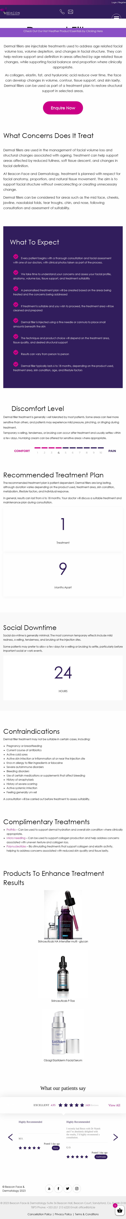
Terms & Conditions (87, 1214)
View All (114, 1105)
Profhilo (11, 829)
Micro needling (16, 838)
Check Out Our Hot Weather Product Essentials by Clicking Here (63, 31)
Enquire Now (63, 107)
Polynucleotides (16, 846)
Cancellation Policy (40, 1214)
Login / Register (119, 2)
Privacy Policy (63, 1214)
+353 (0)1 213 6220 (62, 11)
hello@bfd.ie (70, 11)
